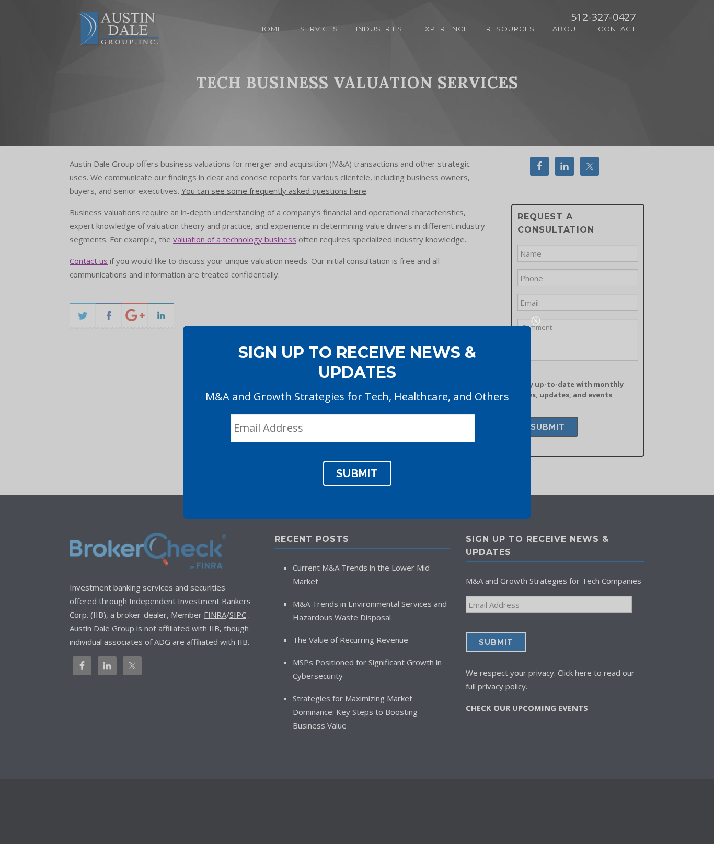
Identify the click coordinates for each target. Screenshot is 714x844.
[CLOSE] (536, 321)
